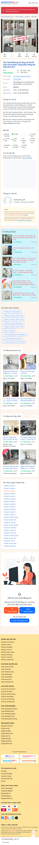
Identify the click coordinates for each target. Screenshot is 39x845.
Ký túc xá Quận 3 (9, 331)
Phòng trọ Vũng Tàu (6, 657)
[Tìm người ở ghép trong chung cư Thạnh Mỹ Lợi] (28, 427)
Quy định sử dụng (6, 776)
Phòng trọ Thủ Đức (10, 533)
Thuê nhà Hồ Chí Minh (7, 667)
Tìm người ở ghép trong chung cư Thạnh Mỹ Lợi (28, 438)
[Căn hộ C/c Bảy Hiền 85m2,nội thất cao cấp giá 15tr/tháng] (11, 427)
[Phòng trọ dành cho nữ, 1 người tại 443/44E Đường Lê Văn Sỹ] (11, 389)
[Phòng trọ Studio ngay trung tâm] (28, 362)
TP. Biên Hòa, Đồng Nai (9, 473)
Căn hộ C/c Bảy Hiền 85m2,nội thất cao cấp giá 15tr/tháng (10, 438)
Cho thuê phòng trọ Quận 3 (22, 76)
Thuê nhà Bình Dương (7, 672)
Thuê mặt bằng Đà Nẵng (8, 714)
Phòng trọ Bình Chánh (11, 535)
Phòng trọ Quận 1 (9, 486)
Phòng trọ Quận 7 (9, 501)
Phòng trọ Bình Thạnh (11, 517)
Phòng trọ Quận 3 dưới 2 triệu (13, 319)
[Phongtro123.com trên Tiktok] (16, 819)
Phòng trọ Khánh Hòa (7, 659)
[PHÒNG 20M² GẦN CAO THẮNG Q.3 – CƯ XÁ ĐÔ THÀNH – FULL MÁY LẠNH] (11, 362)
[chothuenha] (29, 756)
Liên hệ (3, 781)
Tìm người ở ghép (7, 723)
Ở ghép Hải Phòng (6, 741)
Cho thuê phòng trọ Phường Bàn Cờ (15, 334)
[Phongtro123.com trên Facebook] (2, 819)
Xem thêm (25, 215)
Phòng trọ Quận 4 (9, 493)
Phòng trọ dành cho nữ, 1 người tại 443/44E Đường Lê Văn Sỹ (11, 400)
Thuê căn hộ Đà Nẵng (7, 696)
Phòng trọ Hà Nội (6, 644)
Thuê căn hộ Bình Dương (8, 694)
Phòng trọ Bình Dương (7, 652)
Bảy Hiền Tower (7, 444)
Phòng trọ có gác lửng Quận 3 (13, 323)
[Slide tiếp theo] (35, 35)
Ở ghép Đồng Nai (6, 738)
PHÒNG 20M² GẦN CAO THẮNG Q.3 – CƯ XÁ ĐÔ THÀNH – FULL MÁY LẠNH (10, 372)
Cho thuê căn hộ (7, 686)
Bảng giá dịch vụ (5, 793)
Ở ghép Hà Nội (5, 728)
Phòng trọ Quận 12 (10, 514)
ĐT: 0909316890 (12, 610)
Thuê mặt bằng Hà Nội (7, 711)
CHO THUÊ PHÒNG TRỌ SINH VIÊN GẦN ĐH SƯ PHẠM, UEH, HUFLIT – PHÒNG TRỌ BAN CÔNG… (27, 400)
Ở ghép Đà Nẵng (6, 731)
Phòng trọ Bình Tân (10, 520)
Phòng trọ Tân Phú (10, 530)
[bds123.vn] (10, 756)
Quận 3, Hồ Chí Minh (9, 378)
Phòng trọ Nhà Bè (9, 546)
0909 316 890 (12, 830)
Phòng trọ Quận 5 (9, 496)
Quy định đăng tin (6, 796)
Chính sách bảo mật (6, 779)
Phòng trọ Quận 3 (9, 491)
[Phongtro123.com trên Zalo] (9, 819)
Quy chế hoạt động (6, 773)
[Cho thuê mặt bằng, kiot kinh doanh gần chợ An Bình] (11, 456)
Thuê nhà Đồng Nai (6, 677)
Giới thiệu (4, 771)
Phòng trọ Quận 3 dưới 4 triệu (13, 315)
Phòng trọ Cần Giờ (10, 538)
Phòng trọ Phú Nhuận (11, 525)
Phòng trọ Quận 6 (9, 499)
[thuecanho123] (10, 761)
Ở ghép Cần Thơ (5, 736)
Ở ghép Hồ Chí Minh (7, 726)
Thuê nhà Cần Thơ (6, 679)
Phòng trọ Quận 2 (9, 488)
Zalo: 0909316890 (28, 610)
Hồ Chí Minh (17, 79)
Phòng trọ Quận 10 (10, 509)
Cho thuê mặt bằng (8, 706)
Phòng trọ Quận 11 (10, 512)
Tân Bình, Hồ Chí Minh (9, 446)
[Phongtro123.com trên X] (13, 819)
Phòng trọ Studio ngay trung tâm (27, 372)
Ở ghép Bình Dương (7, 733)
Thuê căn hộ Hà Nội (6, 691)
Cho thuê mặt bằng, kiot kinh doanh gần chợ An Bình (10, 467)
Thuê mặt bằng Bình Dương (9, 719)
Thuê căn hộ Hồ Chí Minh (8, 689)
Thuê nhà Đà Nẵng (6, 674)
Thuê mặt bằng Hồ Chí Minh (9, 709)
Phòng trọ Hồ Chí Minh (7, 642)
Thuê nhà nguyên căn (9, 664)
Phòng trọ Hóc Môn (10, 543)
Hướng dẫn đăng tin (7, 791)
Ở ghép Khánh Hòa (6, 743)
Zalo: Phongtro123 (20, 620)
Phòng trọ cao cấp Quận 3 (12, 312)
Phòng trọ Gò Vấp (9, 522)
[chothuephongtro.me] (29, 761)
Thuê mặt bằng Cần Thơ (8, 716)
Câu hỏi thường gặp (6, 788)
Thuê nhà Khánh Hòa (7, 682)
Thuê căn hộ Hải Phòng (7, 699)
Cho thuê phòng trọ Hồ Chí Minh (14, 342)
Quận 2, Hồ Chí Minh (26, 444)
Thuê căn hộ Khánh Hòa (8, 701)
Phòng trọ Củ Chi (9, 541)
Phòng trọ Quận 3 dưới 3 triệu (13, 327)
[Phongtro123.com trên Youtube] (6, 819)
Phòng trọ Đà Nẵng (6, 647)
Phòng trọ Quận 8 (9, 504)
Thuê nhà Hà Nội (6, 669)
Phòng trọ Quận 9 (9, 507)
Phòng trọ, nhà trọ (8, 639)
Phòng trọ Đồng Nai (6, 655)
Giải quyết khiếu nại (6, 798)
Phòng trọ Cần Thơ (6, 649)
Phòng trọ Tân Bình (10, 528)
